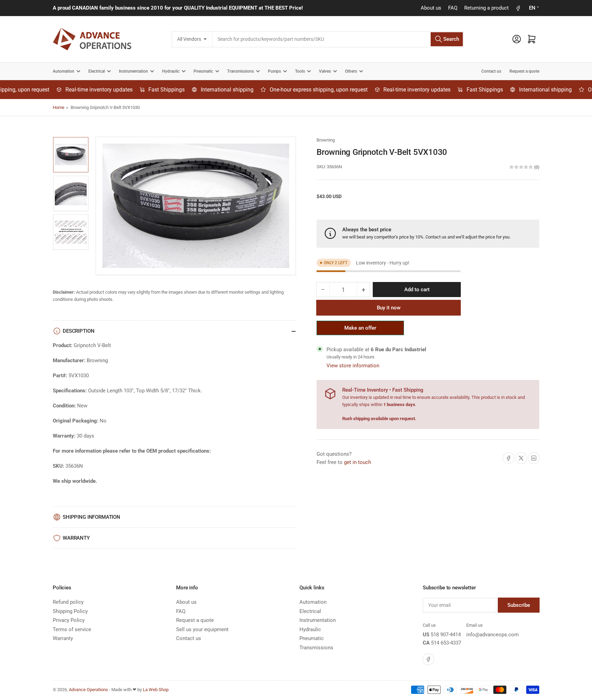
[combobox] (338, 39)
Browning (326, 140)
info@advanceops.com (492, 634)
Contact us (491, 71)
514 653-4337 (446, 643)
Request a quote (524, 71)
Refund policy (68, 602)
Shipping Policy (70, 611)
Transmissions (240, 71)
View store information (352, 366)
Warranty (63, 638)
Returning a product (486, 8)
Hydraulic (171, 71)
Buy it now (388, 308)
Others (351, 71)
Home (58, 107)
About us (431, 8)
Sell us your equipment (202, 629)
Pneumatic (203, 71)
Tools (300, 71)
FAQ (452, 8)
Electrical (96, 71)
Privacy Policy (69, 620)
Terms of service (72, 629)
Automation (63, 71)
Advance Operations (88, 689)
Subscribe (518, 605)
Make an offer (360, 330)
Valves (325, 71)
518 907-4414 (446, 634)
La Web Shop (156, 689)
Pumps (274, 71)
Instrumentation (133, 71)
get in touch (357, 462)
